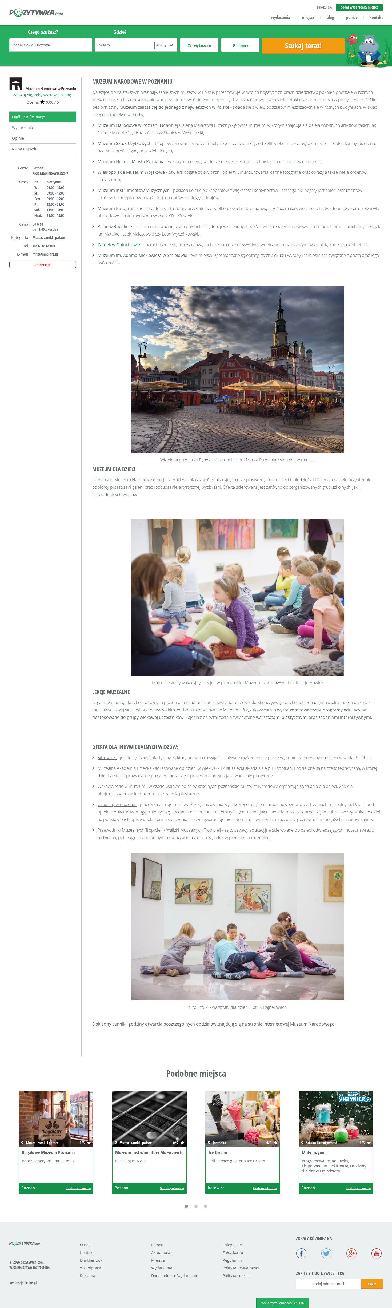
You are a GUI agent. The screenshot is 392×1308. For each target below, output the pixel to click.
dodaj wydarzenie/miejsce (359, 7)
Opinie (18, 138)
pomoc (351, 17)
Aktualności (161, 1252)
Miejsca (158, 1260)
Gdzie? (120, 31)
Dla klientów (91, 1260)
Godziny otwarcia (78, 1188)
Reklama (87, 1275)
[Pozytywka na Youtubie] (376, 1254)
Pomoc (157, 1244)
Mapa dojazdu (25, 148)
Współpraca (90, 1267)
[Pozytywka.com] (24, 1242)
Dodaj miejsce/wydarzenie (174, 1275)
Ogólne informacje (28, 116)
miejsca (308, 17)
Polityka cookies (236, 1275)
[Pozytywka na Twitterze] (326, 1254)
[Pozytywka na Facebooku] (301, 1254)
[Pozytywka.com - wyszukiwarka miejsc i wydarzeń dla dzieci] (36, 13)
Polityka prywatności (241, 1267)
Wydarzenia (22, 127)
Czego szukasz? (43, 31)
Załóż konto (233, 1252)
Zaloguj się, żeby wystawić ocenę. (42, 94)
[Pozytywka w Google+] (351, 1254)
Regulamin (232, 1260)
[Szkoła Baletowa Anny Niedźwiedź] (336, 1119)
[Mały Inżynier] (242, 1119)
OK (301, 1303)
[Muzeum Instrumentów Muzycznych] (56, 1119)
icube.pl (31, 1282)
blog (330, 17)
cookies (292, 1303)
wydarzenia (280, 17)
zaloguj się (324, 7)
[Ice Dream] (149, 1119)
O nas (85, 1244)
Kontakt (87, 1252)
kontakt (376, 17)
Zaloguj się (232, 1244)
